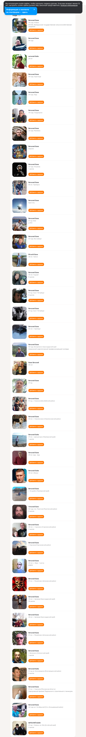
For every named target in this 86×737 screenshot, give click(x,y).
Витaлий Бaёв (33, 669)
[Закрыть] (34, 9)
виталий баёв (33, 56)
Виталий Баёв (33, 435)
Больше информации (69, 5)
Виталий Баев (33, 20)
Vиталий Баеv (33, 507)
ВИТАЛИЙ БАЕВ (34, 723)
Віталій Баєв (33, 254)
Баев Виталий (33, 363)
